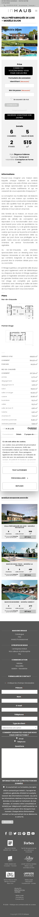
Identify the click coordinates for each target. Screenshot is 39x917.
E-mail (19, 705)
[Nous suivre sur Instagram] (10, 833)
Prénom (19, 688)
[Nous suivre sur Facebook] (5, 833)
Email (21, 739)
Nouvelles (19, 666)
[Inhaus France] (19, 10)
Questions (19, 746)
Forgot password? (19, 110)
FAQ (19, 637)
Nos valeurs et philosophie (19, 651)
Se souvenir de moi (21, 99)
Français (32, 5)
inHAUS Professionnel (19, 639)
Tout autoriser (19, 470)
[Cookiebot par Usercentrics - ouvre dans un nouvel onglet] (28, 428)
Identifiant (19, 81)
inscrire (15, 536)
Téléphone (19, 714)
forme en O (24, 157)
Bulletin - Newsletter (19, 668)
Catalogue (19, 634)
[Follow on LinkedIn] (28, 833)
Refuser (19, 486)
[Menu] (36, 10)
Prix (19, 654)
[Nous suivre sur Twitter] (15, 833)
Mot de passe (19, 90)
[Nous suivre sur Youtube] (33, 833)
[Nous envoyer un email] (19, 833)
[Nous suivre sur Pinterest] (23, 833)
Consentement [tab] (7, 434)
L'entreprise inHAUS (19, 649)
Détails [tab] (18, 434)
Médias (19, 663)
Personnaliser (18, 478)
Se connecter (23, 5)
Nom (19, 697)
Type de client (19, 723)
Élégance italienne (22, 154)
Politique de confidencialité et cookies (23, 905)
